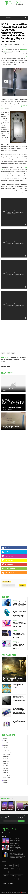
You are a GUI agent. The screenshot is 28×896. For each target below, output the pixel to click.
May (4, 768)
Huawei (12, 869)
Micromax (12, 872)
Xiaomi (15, 879)
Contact (19, 816)
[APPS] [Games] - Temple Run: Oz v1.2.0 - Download (13, 679)
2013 (4, 780)
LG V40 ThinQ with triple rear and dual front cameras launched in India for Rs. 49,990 (17, 848)
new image (24, 56)
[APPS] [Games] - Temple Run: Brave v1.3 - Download (19, 686)
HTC (16, 865)
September (6, 759)
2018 (4, 741)
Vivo (10, 879)
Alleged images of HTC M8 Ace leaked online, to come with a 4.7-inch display (13, 359)
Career (8, 818)
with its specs (23, 49)
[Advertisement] (14, 336)
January (5, 777)
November (6, 754)
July (4, 763)
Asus (5, 865)
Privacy (14, 818)
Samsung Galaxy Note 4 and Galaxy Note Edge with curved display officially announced (19, 722)
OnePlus (6, 875)
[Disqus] (14, 453)
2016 (4, 745)
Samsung (19, 875)
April (4, 770)
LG (6, 106)
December (6, 752)
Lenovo (5, 872)
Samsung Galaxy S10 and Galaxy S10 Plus (7, 808)
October (5, 757)
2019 (4, 738)
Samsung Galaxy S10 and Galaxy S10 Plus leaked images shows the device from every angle (16, 841)
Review (12, 875)
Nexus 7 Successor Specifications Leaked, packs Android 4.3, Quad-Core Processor (19, 698)
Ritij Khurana (6, 47)
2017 (4, 743)
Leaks (3, 353)
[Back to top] (24, 889)
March (5, 773)
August (5, 761)
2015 (4, 748)
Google (10, 865)
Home (4, 816)
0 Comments (20, 44)
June (4, 766)
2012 (4, 783)
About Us (12, 816)
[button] (2, 18)
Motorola (20, 872)
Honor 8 (6, 869)
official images (7, 51)
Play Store (22, 818)
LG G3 (5, 49)
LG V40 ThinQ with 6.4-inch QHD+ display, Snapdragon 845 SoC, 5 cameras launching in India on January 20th (17, 855)
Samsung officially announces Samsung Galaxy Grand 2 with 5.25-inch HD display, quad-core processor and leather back (19, 712)
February (5, 775)
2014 (4, 750)
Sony (5, 879)
